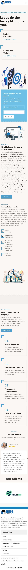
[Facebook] (2, 564)
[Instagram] (4, 564)
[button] (2, 493)
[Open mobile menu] (26, 2)
